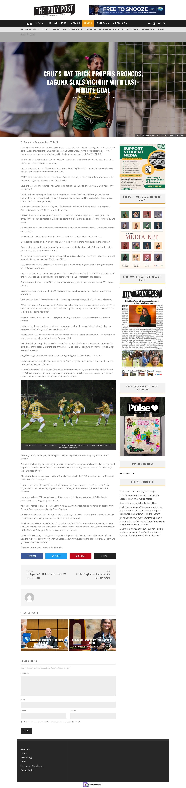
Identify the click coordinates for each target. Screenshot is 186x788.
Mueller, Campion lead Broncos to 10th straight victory (93, 574)
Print (23, 761)
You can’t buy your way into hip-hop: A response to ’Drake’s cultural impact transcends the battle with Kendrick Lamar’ (141, 510)
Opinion (75, 23)
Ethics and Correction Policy (126, 29)
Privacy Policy (148, 29)
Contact (56, 29)
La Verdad (101, 23)
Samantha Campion (77, 97)
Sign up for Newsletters (32, 765)
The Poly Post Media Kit (73, 29)
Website (73, 711)
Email (23, 711)
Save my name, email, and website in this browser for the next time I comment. (52, 722)
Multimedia (119, 23)
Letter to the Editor (147, 503)
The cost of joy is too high (142, 491)
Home (29, 23)
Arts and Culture (57, 23)
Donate (161, 29)
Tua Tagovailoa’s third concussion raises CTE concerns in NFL (46, 574)
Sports (88, 23)
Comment (25, 674)
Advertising (26, 757)
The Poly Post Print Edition (98, 29)
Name (23, 700)
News (39, 23)
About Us (46, 29)
